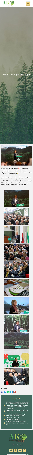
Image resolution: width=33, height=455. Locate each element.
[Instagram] (15, 450)
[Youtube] (20, 450)
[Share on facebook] (2, 392)
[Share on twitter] (5, 392)
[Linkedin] (24, 450)
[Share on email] (14, 392)
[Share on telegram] (11, 392)
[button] (28, 4)
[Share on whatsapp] (8, 392)
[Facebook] (11, 450)
